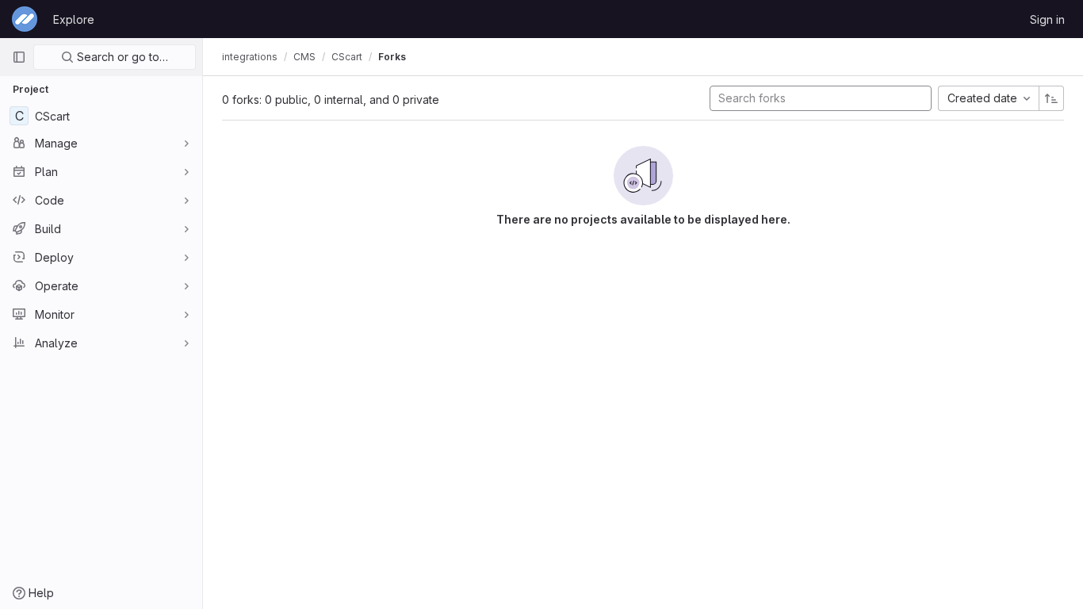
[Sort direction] (1051, 98)
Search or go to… (121, 56)
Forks (392, 57)
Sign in (1047, 19)
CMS (304, 57)
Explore (73, 19)
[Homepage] (24, 19)
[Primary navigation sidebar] (19, 57)
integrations (249, 57)
